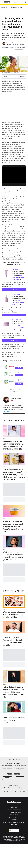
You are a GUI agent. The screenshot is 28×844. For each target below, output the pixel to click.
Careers (14, 820)
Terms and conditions (14, 812)
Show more (20, 387)
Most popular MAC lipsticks (20, 769)
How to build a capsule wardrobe (7, 792)
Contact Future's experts (14, 810)
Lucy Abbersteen (12, 42)
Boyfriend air (7, 787)
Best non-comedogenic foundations (7, 780)
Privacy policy (14, 815)
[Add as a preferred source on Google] (14, 830)
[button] (14, 366)
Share (6, 76)
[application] (14, 173)
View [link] (19, 367)
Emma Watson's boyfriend (17, 7)
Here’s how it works (19, 49)
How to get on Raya (7, 768)
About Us (14, 807)
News (3, 15)
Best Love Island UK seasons (20, 792)
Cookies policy (14, 817)
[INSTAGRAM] (12, 400)
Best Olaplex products (7, 765)
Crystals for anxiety (20, 776)
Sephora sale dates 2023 (20, 765)
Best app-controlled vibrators (7, 776)
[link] (7, 273)
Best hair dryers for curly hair (20, 780)
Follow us (23, 76)
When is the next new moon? (20, 788)
